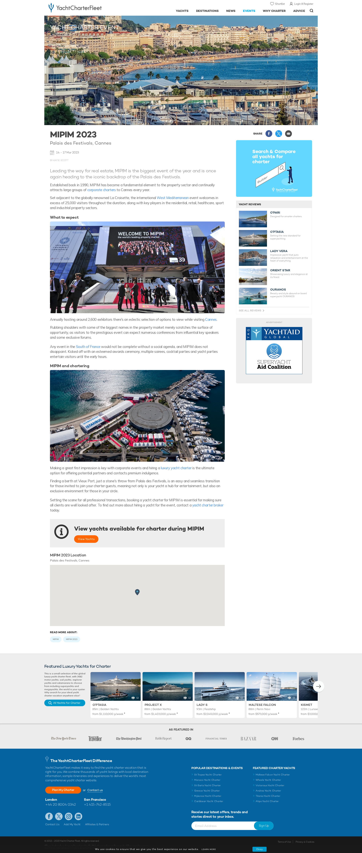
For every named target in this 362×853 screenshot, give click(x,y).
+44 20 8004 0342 (60, 804)
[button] (318, 686)
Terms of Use (284, 841)
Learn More (209, 849)
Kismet (306, 705)
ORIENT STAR (280, 270)
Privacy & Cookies (305, 841)
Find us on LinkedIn (78, 816)
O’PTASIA (277, 232)
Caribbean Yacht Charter (208, 801)
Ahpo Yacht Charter (267, 801)
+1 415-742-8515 (97, 804)
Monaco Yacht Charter (207, 779)
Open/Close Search (311, 10)
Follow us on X (59, 816)
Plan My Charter (63, 790)
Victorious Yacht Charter (270, 785)
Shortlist (280, 3)
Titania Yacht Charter (268, 796)
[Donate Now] (274, 350)
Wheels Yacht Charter (268, 779)
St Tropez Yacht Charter (208, 774)
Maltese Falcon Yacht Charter (273, 774)
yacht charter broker (207, 505)
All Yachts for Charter (66, 703)
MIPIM (56, 639)
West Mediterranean (173, 197)
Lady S (202, 705)
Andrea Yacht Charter (268, 790)
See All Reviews (250, 310)
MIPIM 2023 (71, 639)
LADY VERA (279, 251)
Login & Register (303, 3)
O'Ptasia (99, 705)
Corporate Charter (76, 19)
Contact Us (52, 824)
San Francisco (95, 799)
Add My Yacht (72, 824)
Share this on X (278, 133)
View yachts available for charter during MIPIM (139, 528)
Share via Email (288, 133)
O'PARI (275, 212)
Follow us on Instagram (68, 816)
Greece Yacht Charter (207, 790)
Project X (153, 705)
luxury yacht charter (176, 468)
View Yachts (86, 539)
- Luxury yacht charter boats (87, 7)
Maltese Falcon (262, 705)
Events (59, 19)
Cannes (211, 319)
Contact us (95, 790)
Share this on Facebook (268, 133)
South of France (88, 346)
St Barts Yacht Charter (207, 785)
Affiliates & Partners (97, 824)
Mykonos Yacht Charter (207, 796)
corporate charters (101, 190)
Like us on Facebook (49, 816)
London (51, 799)
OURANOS (278, 289)
